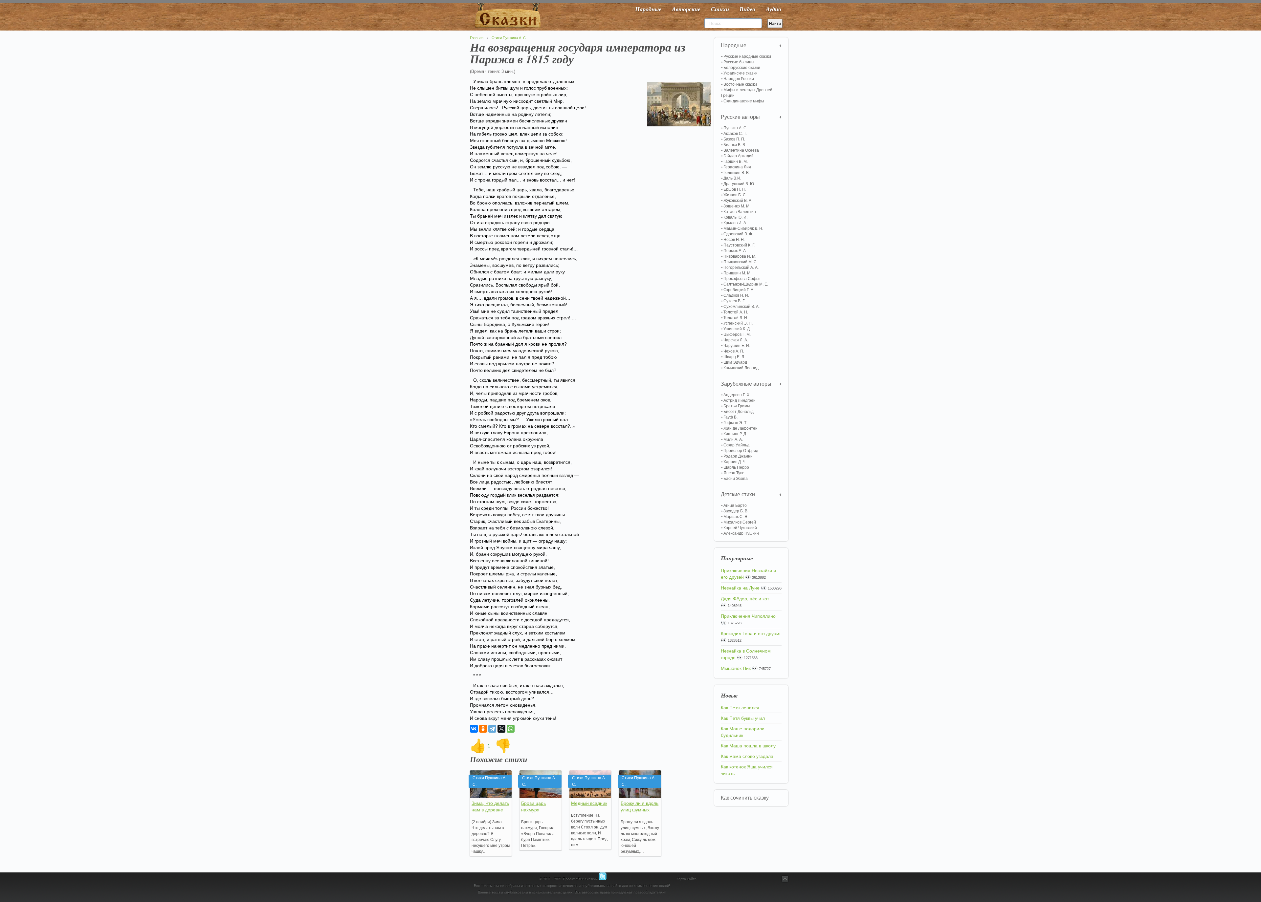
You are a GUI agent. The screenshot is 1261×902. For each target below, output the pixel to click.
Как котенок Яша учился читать (747, 770)
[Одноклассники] (483, 729)
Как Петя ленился (740, 707)
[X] (501, 729)
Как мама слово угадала (747, 756)
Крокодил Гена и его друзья (751, 633)
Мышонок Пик (736, 668)
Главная (476, 38)
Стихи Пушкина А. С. (509, 38)
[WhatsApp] (511, 729)
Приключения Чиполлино (748, 616)
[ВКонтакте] (474, 729)
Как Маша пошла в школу (748, 745)
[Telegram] (492, 729)
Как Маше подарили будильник (742, 732)
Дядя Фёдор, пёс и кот (745, 598)
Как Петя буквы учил (743, 718)
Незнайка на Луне (740, 588)
